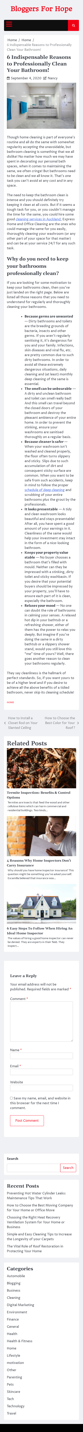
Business (13, 1290)
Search (12, 1159)
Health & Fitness (19, 1341)
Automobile (16, 1276)
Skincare (13, 1392)
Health (12, 1334)
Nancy (53, 78)
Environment (17, 1312)
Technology (16, 1406)
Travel (11, 1413)
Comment (19, 999)
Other (11, 1370)
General (13, 1327)
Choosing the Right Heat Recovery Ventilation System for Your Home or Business (36, 1222)
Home (10, 702)
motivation (15, 1363)
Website (16, 1082)
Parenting (14, 1377)
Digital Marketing (20, 1305)
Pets (10, 1384)
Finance (13, 1319)
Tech (10, 1399)
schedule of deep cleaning (45, 490)
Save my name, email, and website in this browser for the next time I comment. (40, 1103)
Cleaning (13, 1298)
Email (15, 1066)
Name (16, 1050)
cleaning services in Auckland (38, 219)
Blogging (14, 1283)
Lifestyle (13, 1355)
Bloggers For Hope (41, 9)
